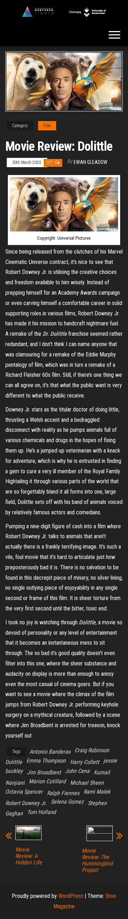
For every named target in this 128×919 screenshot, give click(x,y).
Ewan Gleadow (90, 162)
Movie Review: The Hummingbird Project (97, 860)
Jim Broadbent (44, 772)
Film (47, 125)
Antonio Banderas (50, 751)
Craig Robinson (92, 750)
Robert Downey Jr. (26, 803)
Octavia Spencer (24, 791)
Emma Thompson (46, 760)
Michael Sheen (87, 782)
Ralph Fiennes (63, 793)
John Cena (77, 771)
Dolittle (13, 762)
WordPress (70, 896)
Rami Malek (97, 791)
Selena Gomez (67, 801)
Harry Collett (84, 762)
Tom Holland (41, 812)
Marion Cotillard (47, 781)
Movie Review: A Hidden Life (28, 856)
